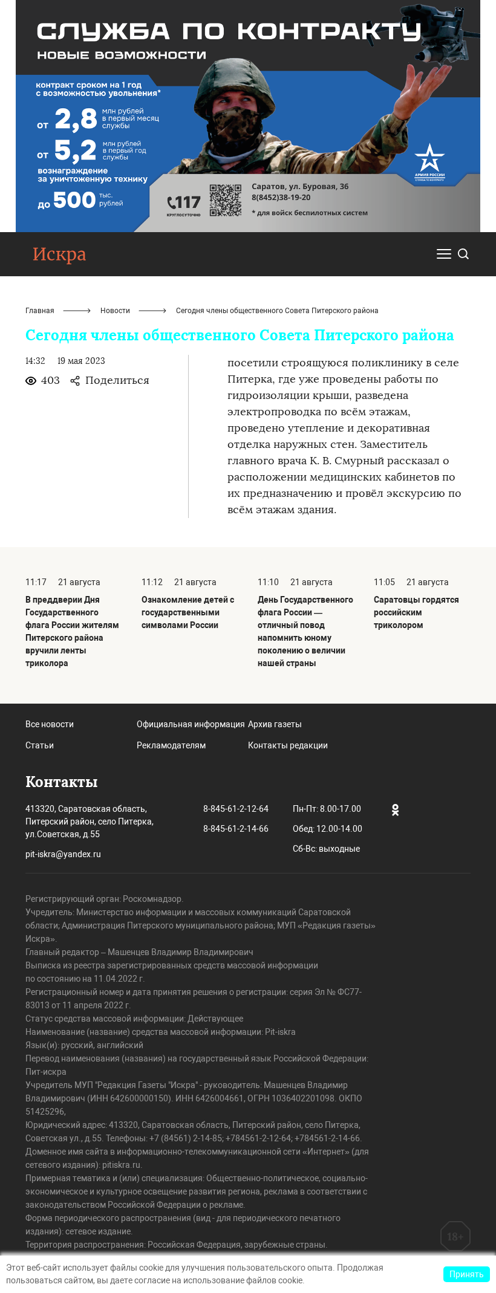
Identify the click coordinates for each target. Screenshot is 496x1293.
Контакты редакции (288, 745)
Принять (466, 1274)
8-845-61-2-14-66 (236, 829)
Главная (39, 310)
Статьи (39, 745)
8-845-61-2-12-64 (236, 809)
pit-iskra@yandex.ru (63, 854)
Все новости (49, 724)
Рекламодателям (171, 745)
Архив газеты (275, 724)
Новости (115, 310)
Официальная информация (191, 724)
